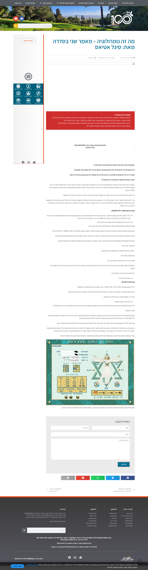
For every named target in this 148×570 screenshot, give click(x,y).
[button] (128, 478)
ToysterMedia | (29, 513)
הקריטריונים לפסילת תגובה (58, 521)
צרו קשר (18, 3)
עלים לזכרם (30, 3)
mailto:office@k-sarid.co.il (100, 538)
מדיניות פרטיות (62, 543)
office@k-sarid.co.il (68, 540)
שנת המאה (112, 3)
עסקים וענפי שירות (66, 3)
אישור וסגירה (17, 566)
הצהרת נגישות (72, 543)
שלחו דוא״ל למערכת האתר (88, 547)
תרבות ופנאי (47, 3)
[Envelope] (16, 18)
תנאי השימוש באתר (84, 543)
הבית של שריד (127, 3)
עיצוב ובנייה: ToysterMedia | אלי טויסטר (28, 559)
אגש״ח (101, 3)
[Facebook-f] (21, 18)
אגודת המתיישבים (86, 3)
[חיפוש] (15, 25)
